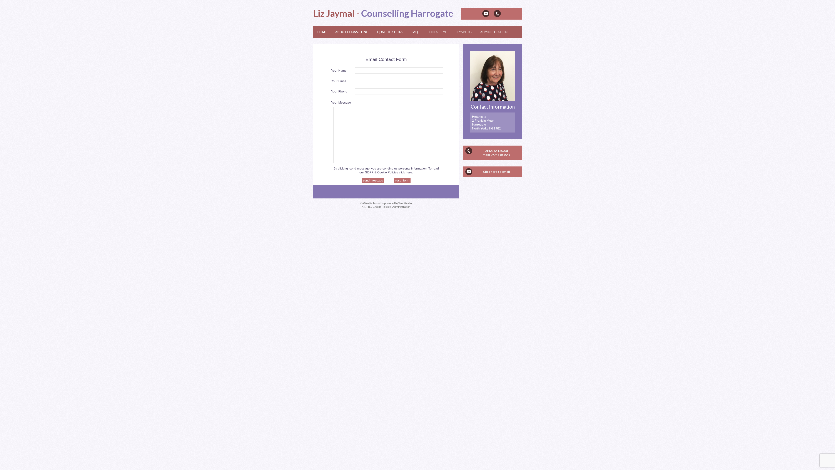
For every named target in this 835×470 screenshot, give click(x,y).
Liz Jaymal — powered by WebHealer (390, 203)
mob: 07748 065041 (496, 154)
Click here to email (496, 171)
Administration (401, 206)
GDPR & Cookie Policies (381, 172)
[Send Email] (485, 13)
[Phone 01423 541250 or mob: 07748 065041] (497, 13)
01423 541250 (494, 151)
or (506, 151)
